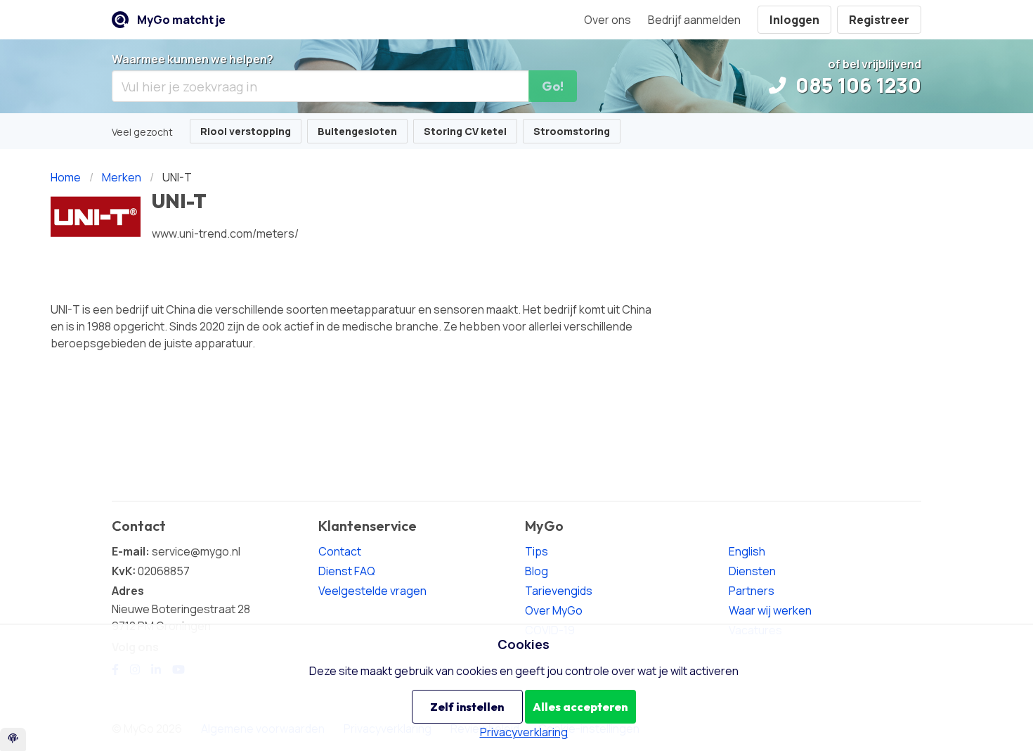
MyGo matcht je (181, 19)
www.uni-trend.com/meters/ (225, 233)
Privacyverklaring (524, 732)
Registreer (879, 19)
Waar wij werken (770, 610)
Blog (536, 571)
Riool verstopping (245, 131)
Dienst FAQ (346, 571)
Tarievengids (558, 590)
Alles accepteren (580, 707)
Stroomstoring (571, 131)
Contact (339, 551)
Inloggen (794, 19)
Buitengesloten (357, 131)
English (747, 551)
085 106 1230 (856, 85)
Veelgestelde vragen (372, 590)
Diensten (752, 571)
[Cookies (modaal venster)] (13, 739)
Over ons (607, 19)
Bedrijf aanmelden (694, 19)
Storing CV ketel (465, 131)
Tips (536, 551)
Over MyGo (554, 610)
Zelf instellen (467, 707)
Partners (751, 590)
